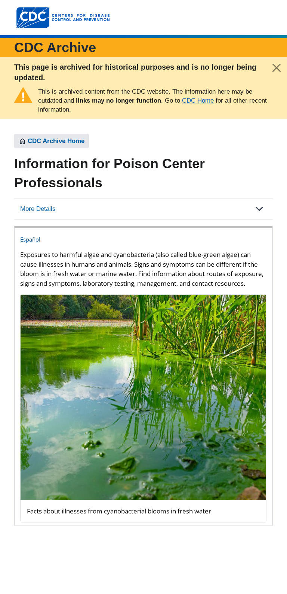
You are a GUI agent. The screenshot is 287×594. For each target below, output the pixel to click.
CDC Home (198, 100)
